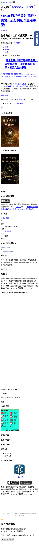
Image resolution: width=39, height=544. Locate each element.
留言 (25, 99)
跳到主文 (4, 30)
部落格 (7, 49)
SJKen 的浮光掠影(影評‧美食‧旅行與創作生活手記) (19, 20)
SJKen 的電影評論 (5, 247)
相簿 (6, 47)
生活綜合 (17, 43)
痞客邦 (21, 99)
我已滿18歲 (5, 539)
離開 (11, 539)
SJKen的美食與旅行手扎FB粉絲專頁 (15, 86)
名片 (6, 52)
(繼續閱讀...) (5, 95)
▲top (2, 107)
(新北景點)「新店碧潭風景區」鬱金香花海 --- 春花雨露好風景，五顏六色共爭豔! (21, 64)
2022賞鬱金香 (18, 103)
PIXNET (9, 513)
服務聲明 (21, 515)
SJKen (18, 207)
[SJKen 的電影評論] (1, 249)
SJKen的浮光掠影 (20, 84)
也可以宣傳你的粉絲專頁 (7, 251)
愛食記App (21, 477)
